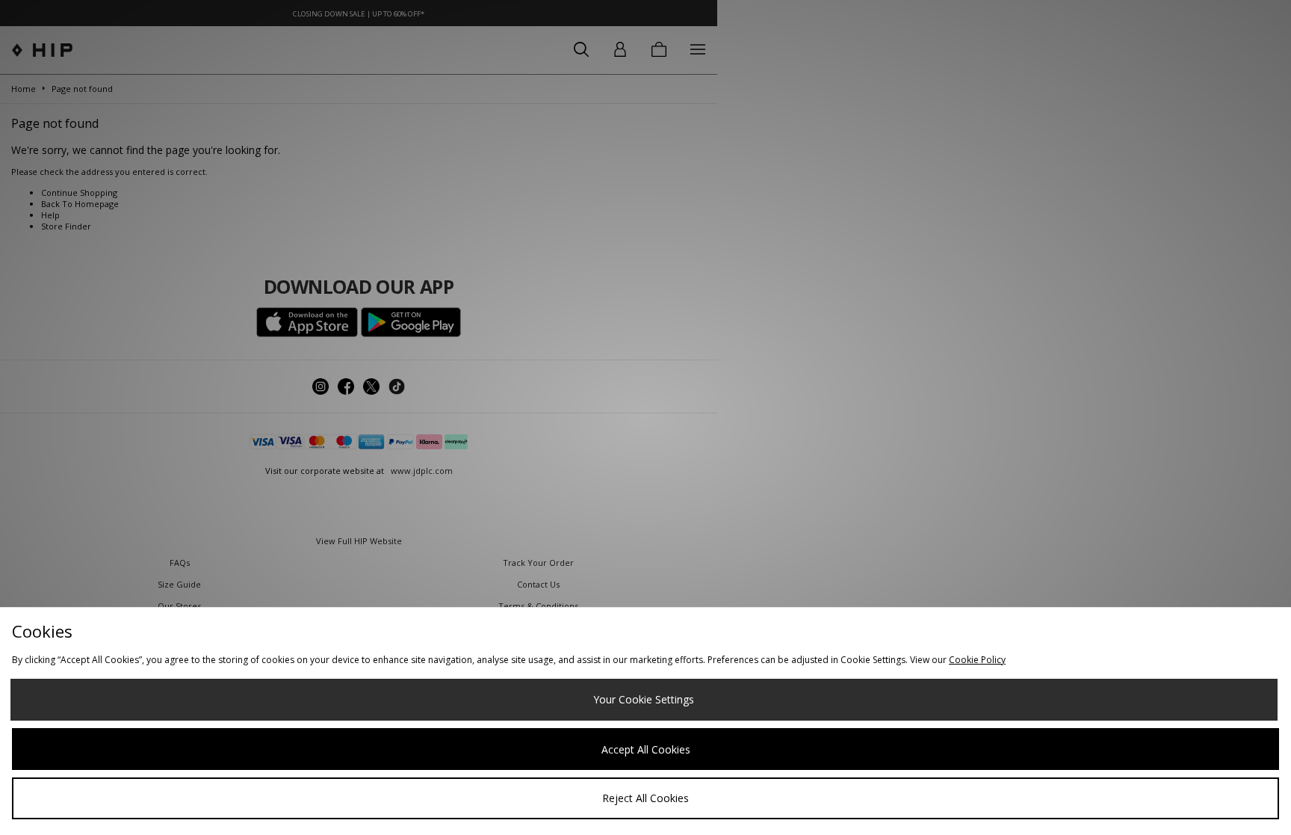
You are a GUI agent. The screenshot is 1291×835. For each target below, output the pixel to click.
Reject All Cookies (645, 798)
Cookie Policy (977, 659)
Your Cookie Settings (643, 699)
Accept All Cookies (645, 749)
